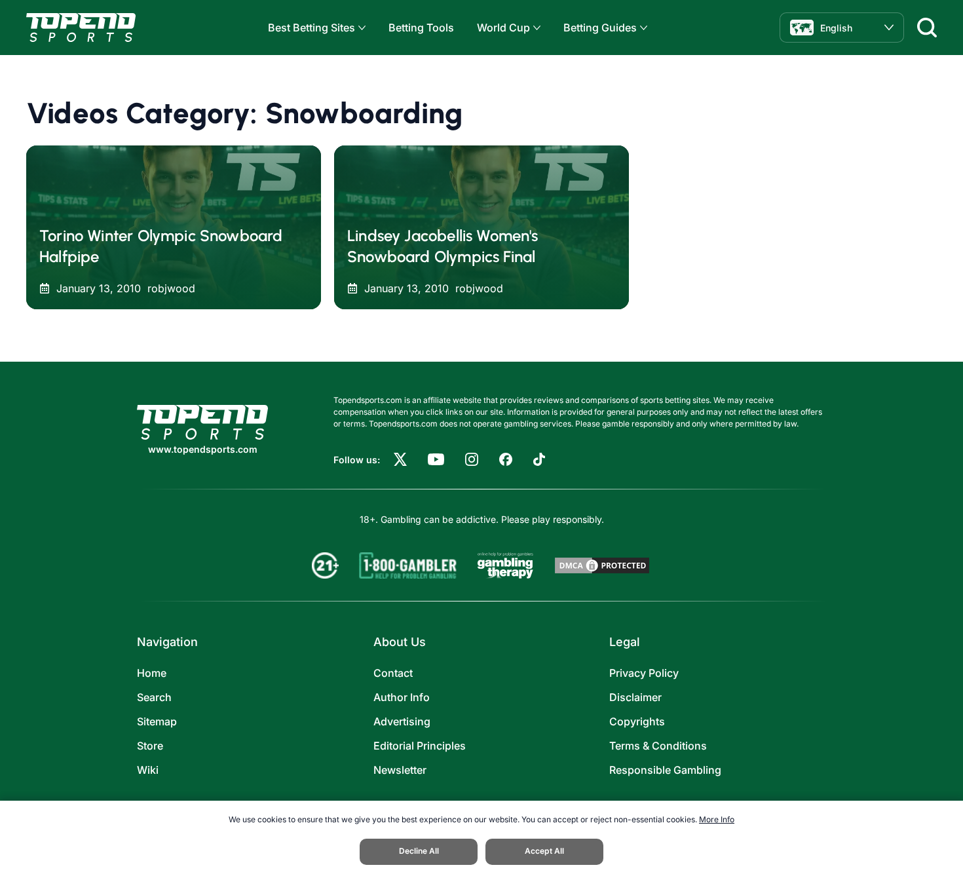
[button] (360, 28)
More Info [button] (716, 819)
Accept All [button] (544, 851)
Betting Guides (600, 27)
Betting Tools (421, 27)
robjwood (171, 288)
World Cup (503, 27)
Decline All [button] (419, 851)
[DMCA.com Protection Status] (602, 565)
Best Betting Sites (311, 27)
